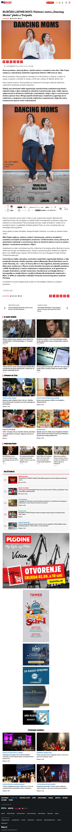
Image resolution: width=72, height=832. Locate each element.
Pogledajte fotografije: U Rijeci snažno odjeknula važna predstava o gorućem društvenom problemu (52, 787)
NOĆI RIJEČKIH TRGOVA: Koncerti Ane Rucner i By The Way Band (20, 308)
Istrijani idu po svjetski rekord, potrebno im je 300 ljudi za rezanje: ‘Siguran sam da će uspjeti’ (19, 434)
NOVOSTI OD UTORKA (23, 488)
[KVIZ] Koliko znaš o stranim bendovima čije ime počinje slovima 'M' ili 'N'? (10, 458)
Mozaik (51, 798)
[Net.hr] (4, 808)
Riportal (6, 18)
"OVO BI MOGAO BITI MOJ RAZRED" (46, 784)
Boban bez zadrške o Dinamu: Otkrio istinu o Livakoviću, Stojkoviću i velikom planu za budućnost (61, 459)
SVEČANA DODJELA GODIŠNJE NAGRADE (13, 784)
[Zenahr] (17, 808)
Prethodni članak (5, 308)
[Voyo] (10, 808)
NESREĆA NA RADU (23, 476)
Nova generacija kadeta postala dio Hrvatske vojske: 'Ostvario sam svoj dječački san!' (27, 458)
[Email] (18, 61)
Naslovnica (4, 798)
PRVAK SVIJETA (22, 511)
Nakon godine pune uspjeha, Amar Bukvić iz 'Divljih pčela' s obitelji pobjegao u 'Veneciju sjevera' (18, 341)
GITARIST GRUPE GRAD (24, 522)
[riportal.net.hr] (4, 827)
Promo (11, 800)
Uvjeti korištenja (41, 813)
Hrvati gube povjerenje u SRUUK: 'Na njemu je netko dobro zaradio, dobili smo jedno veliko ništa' (53, 368)
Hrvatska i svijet (23, 494)
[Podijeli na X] (7, 61)
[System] (59, 2)
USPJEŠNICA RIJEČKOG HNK (44, 753)
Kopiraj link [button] (21, 61)
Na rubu (65, 798)
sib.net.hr (24, 820)
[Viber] (11, 61)
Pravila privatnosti (21, 813)
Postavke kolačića (11, 813)
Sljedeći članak (67, 308)
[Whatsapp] (14, 61)
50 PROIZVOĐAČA (22, 499)
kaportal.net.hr (31, 820)
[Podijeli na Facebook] (4, 61)
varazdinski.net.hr (15, 820)
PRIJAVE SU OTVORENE (9, 430)
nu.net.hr (59, 820)
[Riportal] (6, 2)
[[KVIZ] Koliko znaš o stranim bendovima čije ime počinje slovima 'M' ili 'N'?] (10, 450)
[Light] (56, 2)
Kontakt (56, 813)
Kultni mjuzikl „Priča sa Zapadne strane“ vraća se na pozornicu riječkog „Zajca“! (52, 755)
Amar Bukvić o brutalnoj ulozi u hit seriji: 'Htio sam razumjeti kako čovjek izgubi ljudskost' (44, 458)
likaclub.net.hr (4, 823)
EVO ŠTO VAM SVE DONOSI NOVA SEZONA (48, 398)
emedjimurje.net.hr (5, 820)
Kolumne (4, 800)
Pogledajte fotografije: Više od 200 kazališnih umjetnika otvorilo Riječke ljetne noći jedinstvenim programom (18, 756)
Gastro (5, 438)
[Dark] (62, 2)
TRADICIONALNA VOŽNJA (9, 398)
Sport (21, 517)
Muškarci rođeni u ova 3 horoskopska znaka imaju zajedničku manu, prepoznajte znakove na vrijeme (52, 341)
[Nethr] (25, 808)
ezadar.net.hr (39, 820)
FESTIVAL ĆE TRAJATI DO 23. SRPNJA (13, 753)
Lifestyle (57, 798)
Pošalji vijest (50, 813)
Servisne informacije (31, 813)
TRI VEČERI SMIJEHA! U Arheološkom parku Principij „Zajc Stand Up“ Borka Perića (49, 309)
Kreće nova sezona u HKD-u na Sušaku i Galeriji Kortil (50, 401)
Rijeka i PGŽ (7, 406)
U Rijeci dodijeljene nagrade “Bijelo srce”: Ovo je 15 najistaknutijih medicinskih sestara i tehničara (18, 787)
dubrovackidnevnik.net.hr (49, 820)
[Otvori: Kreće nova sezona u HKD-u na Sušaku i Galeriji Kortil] (53, 387)
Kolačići (3, 813)
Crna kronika (23, 482)
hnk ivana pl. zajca (8, 290)
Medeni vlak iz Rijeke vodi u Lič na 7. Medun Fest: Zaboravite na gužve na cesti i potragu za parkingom (19, 402)
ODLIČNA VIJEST (41, 430)
